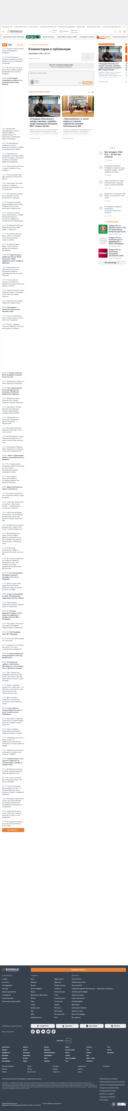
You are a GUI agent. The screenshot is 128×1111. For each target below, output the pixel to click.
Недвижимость (36, 1017)
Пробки (64, 31)
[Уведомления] (120, 31)
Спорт (56, 995)
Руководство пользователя (107, 1097)
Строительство (59, 998)
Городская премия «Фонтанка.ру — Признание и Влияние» (92, 989)
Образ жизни (58, 979)
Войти (37, 82)
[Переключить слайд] (126, 54)
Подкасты (57, 989)
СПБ (10, 45)
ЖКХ (32, 1014)
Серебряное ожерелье (48, 27)
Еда (32, 1011)
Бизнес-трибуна (36, 989)
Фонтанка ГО (34, 27)
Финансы (57, 1008)
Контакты (5, 982)
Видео (33, 992)
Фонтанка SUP (7, 27)
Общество (57, 982)
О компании (6, 995)
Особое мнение (59, 985)
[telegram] (38, 1032)
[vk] (43, 1032)
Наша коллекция (78, 995)
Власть (33, 998)
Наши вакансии (7, 998)
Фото (56, 1017)
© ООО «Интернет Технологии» (52, 1103)
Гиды (32, 1001)
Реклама (5, 989)
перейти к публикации (40, 45)
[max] (33, 1032)
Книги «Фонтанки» (78, 998)
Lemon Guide (80, 27)
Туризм (56, 1005)
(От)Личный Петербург (80, 992)
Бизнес (33, 985)
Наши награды (104, 1100)
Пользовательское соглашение (109, 1079)
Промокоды (112, 222)
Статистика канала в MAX (11, 1001)
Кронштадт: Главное (79, 1008)
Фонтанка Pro (76, 979)
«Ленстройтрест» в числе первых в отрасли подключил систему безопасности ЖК (75, 122)
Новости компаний (38, 92)
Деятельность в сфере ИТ (107, 1094)
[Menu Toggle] (3, 31)
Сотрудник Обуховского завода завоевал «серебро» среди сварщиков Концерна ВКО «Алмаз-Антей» (44, 122)
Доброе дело (35, 1008)
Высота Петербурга (78, 1014)
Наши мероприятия (9, 992)
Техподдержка (7, 985)
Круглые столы (77, 1011)
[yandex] (54, 1032)
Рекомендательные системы (108, 1091)
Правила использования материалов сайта (112, 1085)
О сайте (4, 979)
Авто (32, 979)
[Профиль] (124, 31)
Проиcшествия (59, 992)
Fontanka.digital (77, 1001)
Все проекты (76, 1017)
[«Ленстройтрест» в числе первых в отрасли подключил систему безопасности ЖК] (78, 106)
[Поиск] (115, 31)
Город (33, 1005)
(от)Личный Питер (21, 27)
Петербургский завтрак (112, 27)
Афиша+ (34, 982)
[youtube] (48, 1032)
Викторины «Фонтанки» (39, 995)
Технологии (58, 1001)
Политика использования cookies (109, 1088)
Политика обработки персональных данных (112, 1082)
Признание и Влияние (66, 27)
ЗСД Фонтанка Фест (94, 27)
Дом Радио (76, 1005)
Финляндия (58, 1011)
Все (4, 45)
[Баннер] (33, 37)
